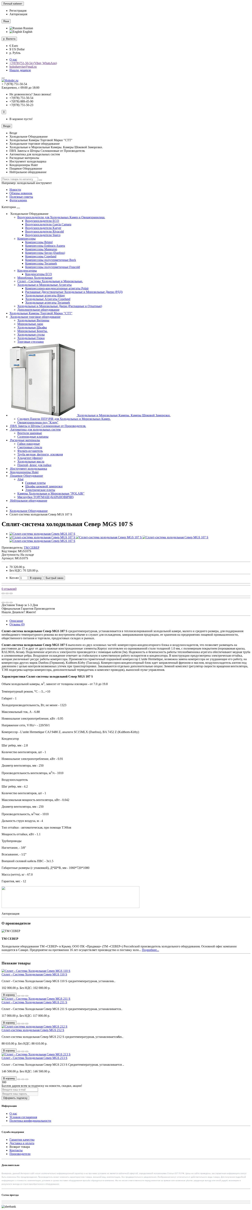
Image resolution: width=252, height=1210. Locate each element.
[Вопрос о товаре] (3, 593)
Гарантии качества (21, 1139)
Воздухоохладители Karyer (43, 228)
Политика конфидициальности (30, 1120)
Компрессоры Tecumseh (41, 263)
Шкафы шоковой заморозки (44, 486)
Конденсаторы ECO (38, 274)
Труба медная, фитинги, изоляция (40, 454)
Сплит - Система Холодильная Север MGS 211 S (34, 1002)
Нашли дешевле (20, 70)
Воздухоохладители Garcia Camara (48, 224)
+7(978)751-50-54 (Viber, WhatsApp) (33, 63)
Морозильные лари (30, 324)
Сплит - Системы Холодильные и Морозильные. (50, 281)
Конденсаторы (27, 270)
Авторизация (18, 14)
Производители (20, 1154)
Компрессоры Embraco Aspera (45, 245)
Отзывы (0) (17, 624)
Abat (20, 479)
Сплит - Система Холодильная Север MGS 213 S (34, 1058)
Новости (15, 189)
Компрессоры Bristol (39, 242)
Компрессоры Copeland (40, 256)
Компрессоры (26, 238)
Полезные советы (21, 196)
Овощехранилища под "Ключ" (37, 422)
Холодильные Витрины (33, 320)
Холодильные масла (30, 461)
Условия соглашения (23, 1117)
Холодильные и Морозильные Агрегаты (44, 284)
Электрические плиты (40, 490)
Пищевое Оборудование (26, 475)
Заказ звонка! (30, 94)
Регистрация (17, 10)
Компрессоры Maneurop (41, 249)
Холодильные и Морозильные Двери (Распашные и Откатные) (59, 306)
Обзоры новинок (20, 193)
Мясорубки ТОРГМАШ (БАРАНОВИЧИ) (45, 497)
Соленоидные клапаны (32, 436)
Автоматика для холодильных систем (35, 429)
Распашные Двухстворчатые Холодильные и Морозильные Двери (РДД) (74, 292)
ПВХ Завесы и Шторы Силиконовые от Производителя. (47, 426)
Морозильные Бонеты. (32, 331)
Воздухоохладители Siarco (42, 235)
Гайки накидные (28, 443)
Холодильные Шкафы (32, 327)
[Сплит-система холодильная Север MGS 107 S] (42, 533)
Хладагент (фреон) (30, 458)
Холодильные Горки (31, 338)
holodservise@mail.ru (23, 66)
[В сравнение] (11, 593)
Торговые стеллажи (30, 341)
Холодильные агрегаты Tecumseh (47, 302)
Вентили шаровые (29, 433)
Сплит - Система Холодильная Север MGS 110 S (34, 974)
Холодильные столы (31, 334)
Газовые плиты (35, 482)
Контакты (16, 1150)
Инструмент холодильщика (28, 468)
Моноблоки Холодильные (34, 277)
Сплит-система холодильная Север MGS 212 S (33, 1030)
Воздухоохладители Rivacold (44, 231)
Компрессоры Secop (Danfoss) (45, 252)
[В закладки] (7, 593)
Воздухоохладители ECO (42, 220)
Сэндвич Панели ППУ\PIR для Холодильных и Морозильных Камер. (64, 419)
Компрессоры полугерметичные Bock (50, 260)
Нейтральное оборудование (28, 500)
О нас (13, 59)
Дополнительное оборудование (38, 309)
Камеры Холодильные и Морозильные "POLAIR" (50, 493)
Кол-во (14, 577)
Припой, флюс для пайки (34, 465)
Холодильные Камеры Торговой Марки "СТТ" (40, 313)
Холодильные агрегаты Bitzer (45, 295)
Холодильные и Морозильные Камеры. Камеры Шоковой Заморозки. (123, 415)
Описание (16, 620)
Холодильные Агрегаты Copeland (47, 299)
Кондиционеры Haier (24, 472)
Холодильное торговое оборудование (34, 316)
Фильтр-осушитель (30, 450)
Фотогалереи (18, 200)
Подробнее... (150, 950)
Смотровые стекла (29, 447)
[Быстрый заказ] (18, 995)
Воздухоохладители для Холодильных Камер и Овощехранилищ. (61, 217)
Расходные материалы (24, 440)
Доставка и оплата (21, 1143)
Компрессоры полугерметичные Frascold (52, 267)
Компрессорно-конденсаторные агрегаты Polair (57, 288)
